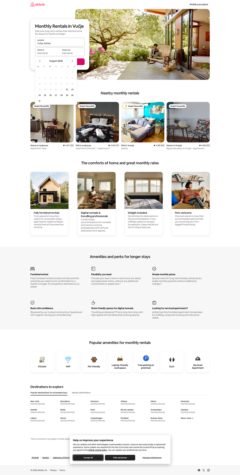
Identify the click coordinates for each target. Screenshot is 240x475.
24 (39, 95)
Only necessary (120, 457)
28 (61, 95)
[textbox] (47, 53)
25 (45, 95)
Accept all (88, 457)
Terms (62, 470)
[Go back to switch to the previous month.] (40, 61)
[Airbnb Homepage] (37, 4)
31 (39, 101)
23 (72, 89)
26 (50, 95)
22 (67, 89)
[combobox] (59, 43)
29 (67, 95)
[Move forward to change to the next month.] (72, 61)
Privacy (53, 470)
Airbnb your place (199, 4)
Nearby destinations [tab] (81, 392)
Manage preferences (152, 457)
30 (72, 95)
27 (56, 95)
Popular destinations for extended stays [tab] (48, 392)
